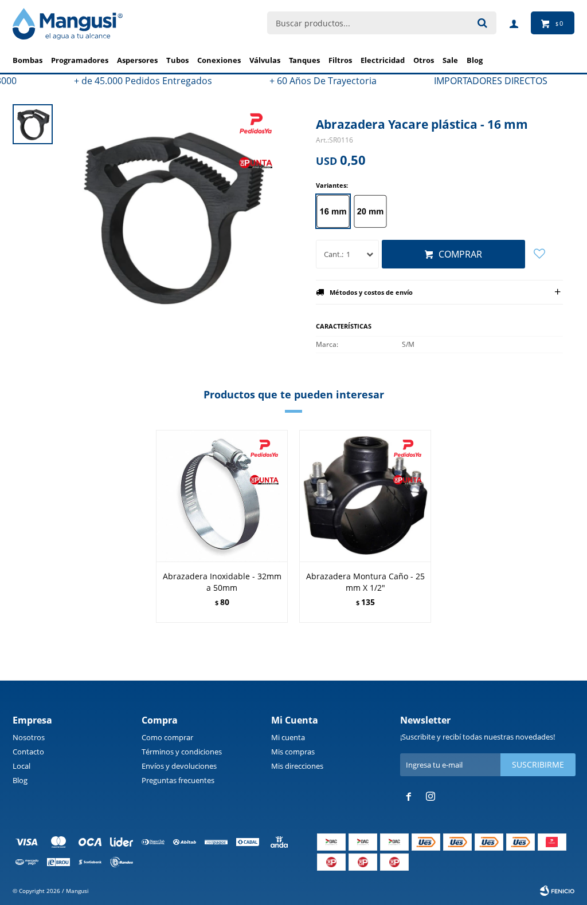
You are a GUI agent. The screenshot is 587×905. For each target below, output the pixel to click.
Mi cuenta (288, 737)
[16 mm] (333, 211)
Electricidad (383, 60)
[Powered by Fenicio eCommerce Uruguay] (557, 890)
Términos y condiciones (182, 751)
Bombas (27, 60)
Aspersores (137, 60)
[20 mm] (370, 211)
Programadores (79, 60)
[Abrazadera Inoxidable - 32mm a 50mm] (222, 496)
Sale (450, 60)
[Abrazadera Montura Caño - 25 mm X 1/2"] (365, 496)
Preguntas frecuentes (178, 780)
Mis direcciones (297, 766)
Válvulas (264, 60)
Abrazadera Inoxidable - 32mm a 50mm (222, 582)
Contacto (28, 751)
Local (21, 766)
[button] (561, 527)
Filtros (340, 60)
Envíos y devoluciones (179, 766)
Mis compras (293, 751)
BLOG (475, 60)
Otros (423, 60)
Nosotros (29, 737)
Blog (20, 780)
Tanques (304, 60)
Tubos (177, 60)
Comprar (460, 254)
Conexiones (219, 60)
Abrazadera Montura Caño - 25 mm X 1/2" (365, 582)
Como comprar (167, 737)
